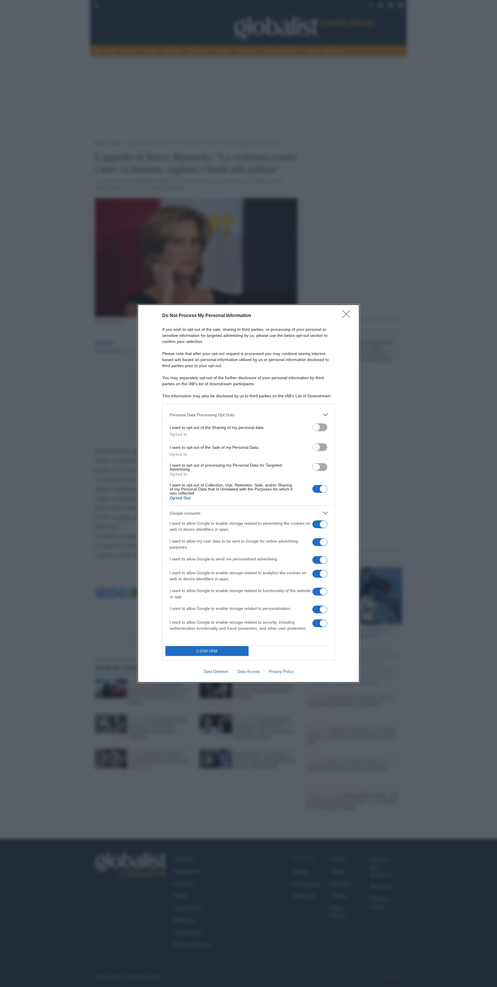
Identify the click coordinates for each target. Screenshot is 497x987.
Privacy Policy (281, 671)
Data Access (248, 671)
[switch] (319, 427)
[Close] (348, 315)
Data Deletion (216, 671)
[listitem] (248, 415)
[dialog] (248, 493)
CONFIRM (207, 651)
